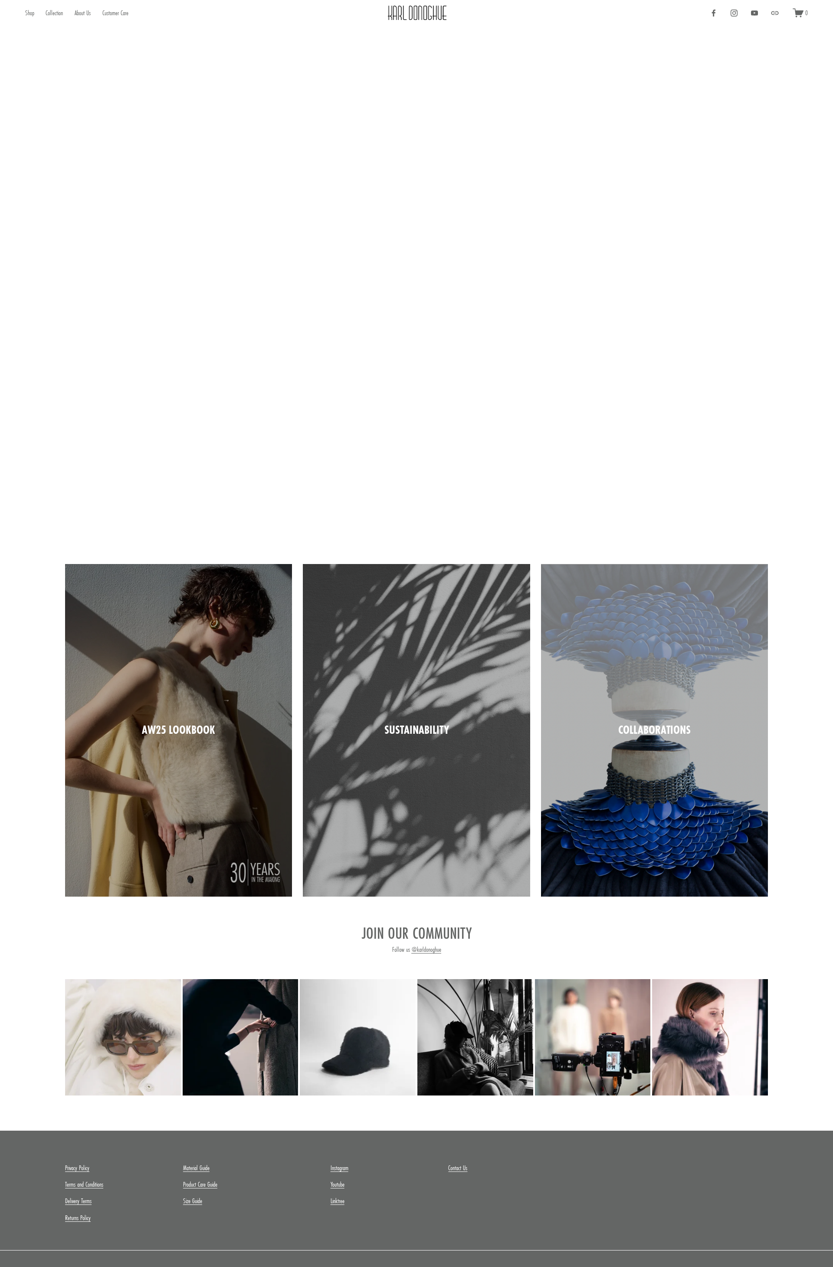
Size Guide (192, 1201)
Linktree (337, 1201)
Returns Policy (78, 1218)
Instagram (339, 1168)
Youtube (337, 1184)
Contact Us (457, 1168)
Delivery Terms (78, 1201)
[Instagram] (734, 13)
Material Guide (196, 1168)
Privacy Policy (77, 1168)
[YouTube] (754, 13)
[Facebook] (713, 13)
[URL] (775, 13)
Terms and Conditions (84, 1184)
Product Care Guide (200, 1184)
